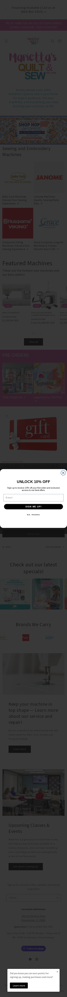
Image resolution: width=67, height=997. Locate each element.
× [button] (57, 972)
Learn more (19, 985)
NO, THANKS (33, 515)
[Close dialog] (63, 472)
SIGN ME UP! (33, 506)
